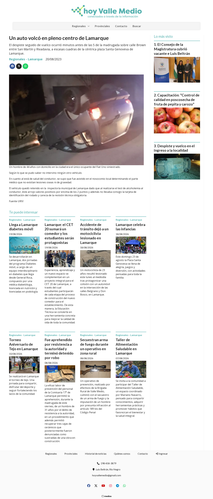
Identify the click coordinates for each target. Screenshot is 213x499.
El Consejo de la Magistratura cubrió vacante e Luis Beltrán (172, 49)
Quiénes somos (122, 453)
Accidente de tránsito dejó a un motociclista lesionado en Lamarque (94, 233)
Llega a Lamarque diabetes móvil (23, 226)
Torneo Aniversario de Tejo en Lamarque (23, 344)
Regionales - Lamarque (26, 59)
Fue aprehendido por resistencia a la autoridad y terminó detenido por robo (59, 349)
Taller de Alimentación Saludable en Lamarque (127, 346)
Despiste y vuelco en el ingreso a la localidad (174, 148)
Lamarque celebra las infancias (130, 226)
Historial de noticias (95, 453)
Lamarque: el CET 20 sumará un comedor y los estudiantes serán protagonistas (59, 233)
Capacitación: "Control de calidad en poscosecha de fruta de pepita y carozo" (176, 99)
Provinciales (102, 26)
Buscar (137, 26)
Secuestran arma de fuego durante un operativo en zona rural (94, 346)
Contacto (121, 26)
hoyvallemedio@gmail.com (106, 475)
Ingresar (163, 453)
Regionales (79, 26)
